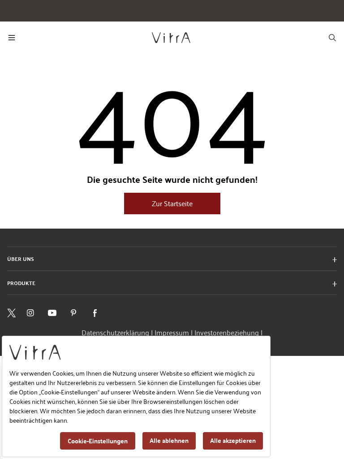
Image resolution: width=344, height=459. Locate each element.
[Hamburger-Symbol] (11, 37)
